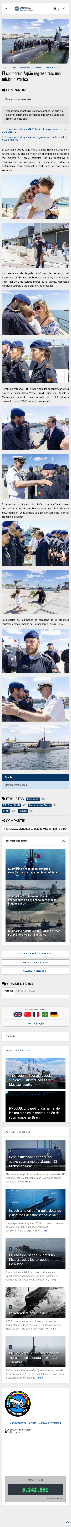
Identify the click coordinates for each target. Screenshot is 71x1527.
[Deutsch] (54, 1014)
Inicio (4, 67)
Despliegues (25, 67)
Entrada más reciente (35, 954)
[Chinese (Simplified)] (27, 1014)
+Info (27, 1182)
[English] (17, 1014)
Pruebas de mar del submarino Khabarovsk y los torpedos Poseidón (32, 1259)
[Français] (36, 1014)
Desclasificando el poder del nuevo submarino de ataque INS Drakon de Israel (33, 1161)
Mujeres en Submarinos (18, 1050)
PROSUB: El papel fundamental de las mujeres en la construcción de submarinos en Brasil (34, 1112)
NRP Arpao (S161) (53, 67)
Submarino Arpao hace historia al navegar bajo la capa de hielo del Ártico (33, 870)
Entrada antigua (35, 962)
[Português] (45, 1014)
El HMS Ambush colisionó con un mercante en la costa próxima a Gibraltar (34, 1357)
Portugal (38, 67)
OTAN (13, 67)
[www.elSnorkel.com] (25, 9)
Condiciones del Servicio (23, 1423)
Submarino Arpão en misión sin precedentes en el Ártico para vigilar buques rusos (32, 900)
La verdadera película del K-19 (32, 1313)
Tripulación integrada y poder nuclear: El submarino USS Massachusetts (31, 1080)
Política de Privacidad (49, 1423)
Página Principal (35, 971)
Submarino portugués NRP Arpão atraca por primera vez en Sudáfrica (34, 932)
